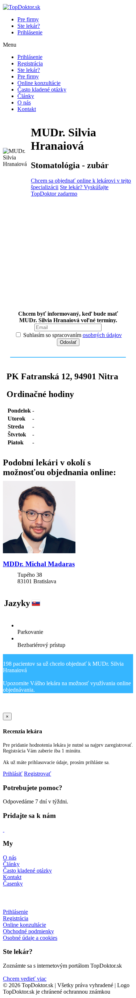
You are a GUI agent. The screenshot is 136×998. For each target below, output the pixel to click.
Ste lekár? (28, 26)
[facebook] (3, 830)
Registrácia (30, 63)
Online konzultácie (39, 83)
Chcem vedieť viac (24, 979)
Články (25, 96)
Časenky (13, 883)
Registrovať (37, 774)
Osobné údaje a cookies (30, 938)
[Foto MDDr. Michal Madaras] (68, 518)
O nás (24, 102)
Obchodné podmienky (28, 931)
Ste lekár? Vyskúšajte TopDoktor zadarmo (69, 190)
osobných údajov (102, 335)
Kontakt (26, 109)
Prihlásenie (29, 32)
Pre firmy (28, 19)
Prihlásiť (12, 774)
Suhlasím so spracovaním (72, 335)
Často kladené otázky (41, 89)
